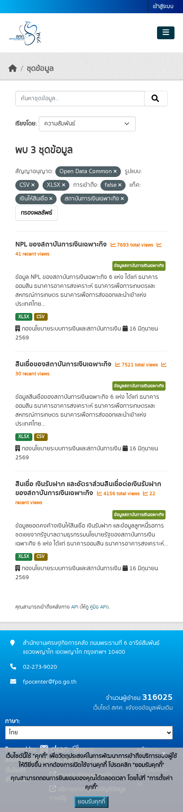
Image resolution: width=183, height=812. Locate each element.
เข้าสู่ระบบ (163, 7)
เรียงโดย (25, 123)
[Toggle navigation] (165, 32)
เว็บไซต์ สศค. (108, 708)
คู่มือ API (98, 607)
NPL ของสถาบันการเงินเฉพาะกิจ (62, 244)
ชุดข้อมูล (40, 68)
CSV (41, 316)
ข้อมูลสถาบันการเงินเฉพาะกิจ (139, 266)
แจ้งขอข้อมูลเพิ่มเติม (149, 708)
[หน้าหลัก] (13, 68)
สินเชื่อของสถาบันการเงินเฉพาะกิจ (64, 364)
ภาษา (12, 721)
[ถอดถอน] (115, 171)
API (74, 607)
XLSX (23, 316)
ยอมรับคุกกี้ (91, 802)
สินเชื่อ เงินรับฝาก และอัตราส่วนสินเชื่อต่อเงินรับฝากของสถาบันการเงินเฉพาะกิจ (88, 488)
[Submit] (156, 98)
